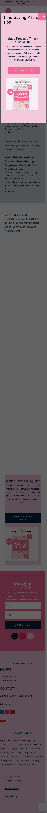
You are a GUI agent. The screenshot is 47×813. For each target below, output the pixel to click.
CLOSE (42, 16)
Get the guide (23, 70)
